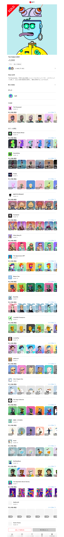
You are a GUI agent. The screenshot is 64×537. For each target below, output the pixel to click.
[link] (52, 112)
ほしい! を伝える (17, 64)
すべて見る (51, 112)
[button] (10, 64)
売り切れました (44, 530)
